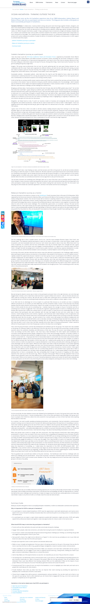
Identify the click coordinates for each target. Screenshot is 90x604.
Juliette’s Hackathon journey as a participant (24, 40)
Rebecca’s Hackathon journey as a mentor (23, 43)
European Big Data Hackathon (20, 591)
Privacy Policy (23, 601)
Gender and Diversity (40, 597)
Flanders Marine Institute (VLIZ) (21, 602)
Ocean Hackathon (17, 592)
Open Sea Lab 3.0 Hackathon (19, 586)
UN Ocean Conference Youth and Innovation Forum (41, 57)
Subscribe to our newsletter (26, 597)
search (88, 2)
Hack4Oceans (16, 589)
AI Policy (37, 599)
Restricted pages (39, 601)
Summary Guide (16, 46)
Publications (49, 2)
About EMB (6, 601)
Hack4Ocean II (43, 195)
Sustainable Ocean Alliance (19, 587)
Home (21, 9)
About (31, 2)
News (56, 2)
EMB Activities (39, 2)
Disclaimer (22, 599)
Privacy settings (75, 597)
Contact (63, 2)
